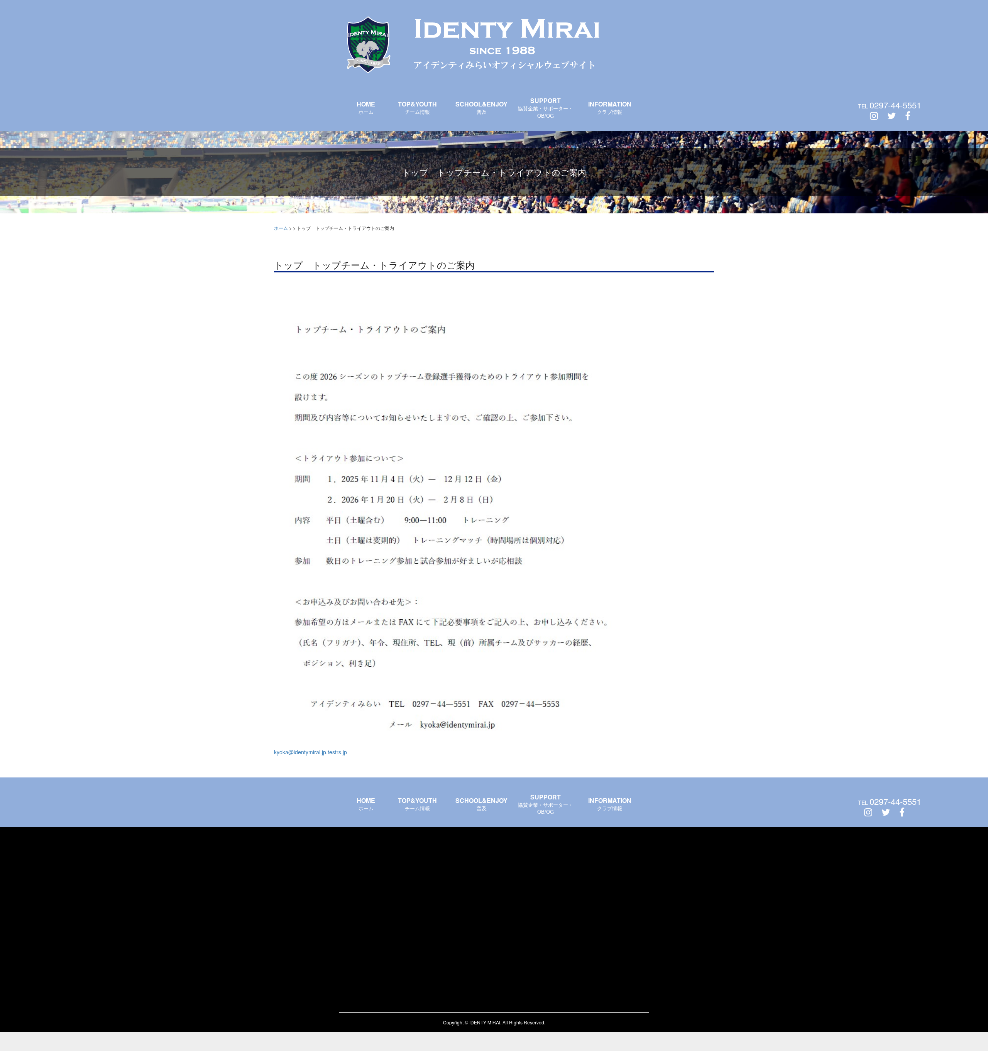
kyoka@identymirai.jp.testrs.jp (310, 752)
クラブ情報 (609, 107)
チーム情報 (417, 107)
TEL (889, 105)
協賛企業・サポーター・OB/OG (545, 107)
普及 (481, 107)
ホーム (366, 107)
